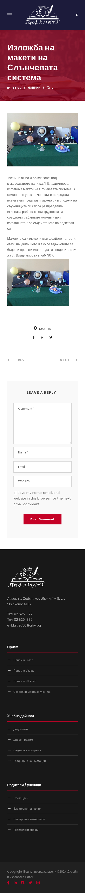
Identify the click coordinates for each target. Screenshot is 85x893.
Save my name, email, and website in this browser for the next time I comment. (42, 498)
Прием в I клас (23, 660)
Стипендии (20, 798)
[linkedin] (15, 883)
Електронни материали (29, 819)
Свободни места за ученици (32, 692)
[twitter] (30, 883)
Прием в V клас (23, 670)
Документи (20, 729)
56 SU (16, 88)
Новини (34, 88)
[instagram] (38, 883)
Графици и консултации (29, 761)
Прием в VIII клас (24, 681)
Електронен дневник (27, 808)
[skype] (22, 883)
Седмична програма (27, 750)
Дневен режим (23, 740)
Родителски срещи (26, 830)
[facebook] (8, 883)
